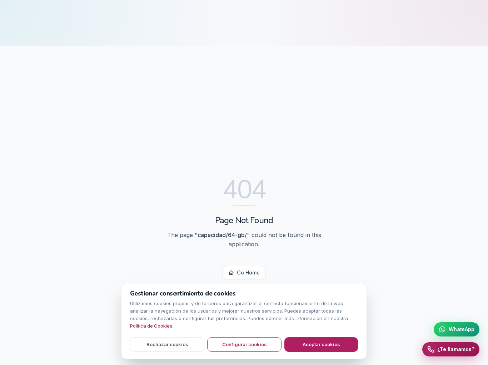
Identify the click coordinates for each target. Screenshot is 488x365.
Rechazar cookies (167, 344)
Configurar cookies (244, 344)
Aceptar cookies (321, 344)
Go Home (248, 272)
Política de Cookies (151, 326)
